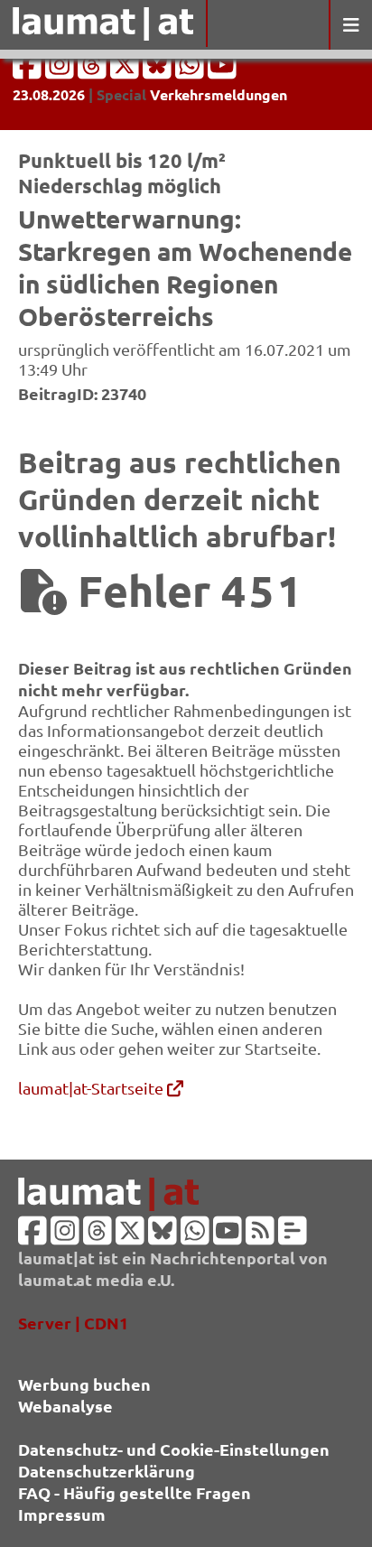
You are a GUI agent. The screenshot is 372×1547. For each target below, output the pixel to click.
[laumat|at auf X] (126, 70)
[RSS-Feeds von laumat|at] (260, 1235)
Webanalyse (65, 1405)
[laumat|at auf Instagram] (61, 70)
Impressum (62, 1514)
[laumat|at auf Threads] (94, 70)
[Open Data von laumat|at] (292, 1235)
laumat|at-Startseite (92, 1087)
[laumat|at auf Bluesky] (159, 70)
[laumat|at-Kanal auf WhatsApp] (191, 70)
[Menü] (350, 25)
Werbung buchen (84, 1384)
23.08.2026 (49, 94)
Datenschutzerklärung (106, 1470)
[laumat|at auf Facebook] (29, 70)
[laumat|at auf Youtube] (222, 70)
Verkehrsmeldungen (218, 94)
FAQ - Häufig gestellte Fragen (134, 1492)
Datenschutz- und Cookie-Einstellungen (174, 1449)
